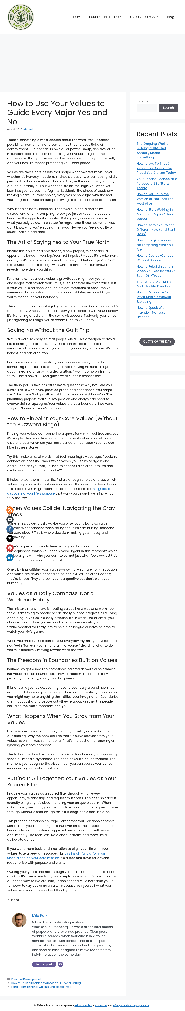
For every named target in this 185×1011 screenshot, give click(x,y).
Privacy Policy (83, 1005)
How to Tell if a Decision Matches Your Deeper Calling (46, 983)
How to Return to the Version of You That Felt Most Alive (155, 199)
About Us (101, 1005)
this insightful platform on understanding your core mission (56, 855)
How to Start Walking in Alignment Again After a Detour (155, 214)
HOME (77, 17)
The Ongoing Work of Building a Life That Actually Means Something (153, 151)
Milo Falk (28, 129)
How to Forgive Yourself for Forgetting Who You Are (155, 245)
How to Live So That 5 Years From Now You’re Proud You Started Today (156, 168)
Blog (170, 17)
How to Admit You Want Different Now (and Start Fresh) (156, 229)
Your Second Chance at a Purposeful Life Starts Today (157, 183)
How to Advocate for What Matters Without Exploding (154, 297)
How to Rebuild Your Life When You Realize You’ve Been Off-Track (156, 271)
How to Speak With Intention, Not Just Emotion (151, 312)
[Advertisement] (92, 61)
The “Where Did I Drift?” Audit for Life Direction (154, 284)
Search (142, 101)
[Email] (60, 964)
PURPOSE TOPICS (141, 17)
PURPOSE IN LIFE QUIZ (105, 17)
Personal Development (26, 979)
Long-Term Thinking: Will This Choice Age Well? (41, 987)
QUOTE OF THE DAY (157, 341)
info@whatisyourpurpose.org (132, 1005)
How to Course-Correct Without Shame (155, 257)
